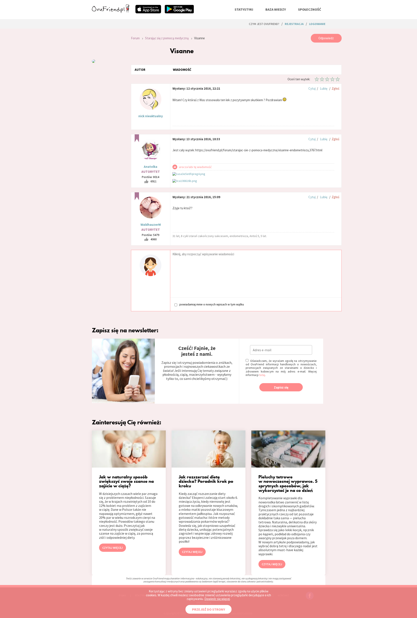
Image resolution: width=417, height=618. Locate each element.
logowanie (317, 24)
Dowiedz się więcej (217, 599)
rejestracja (294, 24)
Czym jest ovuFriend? (264, 24)
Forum (135, 38)
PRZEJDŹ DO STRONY (208, 609)
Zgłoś (335, 88)
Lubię (323, 88)
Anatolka (150, 166)
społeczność (309, 9)
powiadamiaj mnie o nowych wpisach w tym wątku (211, 304)
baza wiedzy (275, 9)
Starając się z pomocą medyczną (167, 38)
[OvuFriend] (110, 11)
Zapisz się (281, 387)
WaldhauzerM (151, 224)
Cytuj (312, 88)
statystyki (244, 9)
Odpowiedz (326, 38)
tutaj (262, 375)
